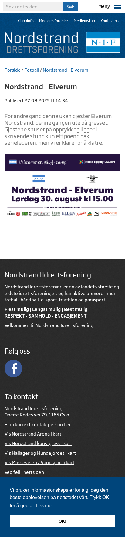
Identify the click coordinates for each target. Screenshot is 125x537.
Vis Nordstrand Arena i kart (33, 434)
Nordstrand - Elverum (65, 70)
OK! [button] (62, 521)
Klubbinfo (25, 21)
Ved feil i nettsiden (24, 472)
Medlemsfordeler (53, 21)
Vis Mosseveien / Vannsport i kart (39, 462)
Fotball (31, 70)
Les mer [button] (44, 505)
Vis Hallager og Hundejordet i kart (40, 453)
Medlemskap (84, 21)
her (67, 424)
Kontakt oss (110, 21)
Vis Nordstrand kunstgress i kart (38, 443)
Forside (13, 70)
